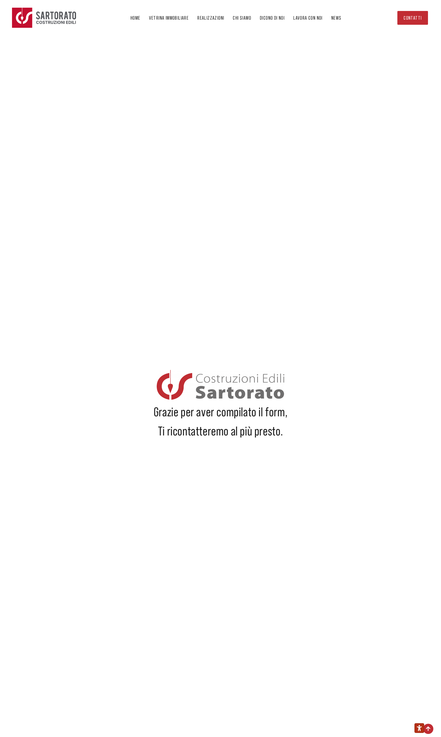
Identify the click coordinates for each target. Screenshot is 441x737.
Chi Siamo (242, 18)
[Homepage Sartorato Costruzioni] (44, 18)
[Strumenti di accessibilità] (419, 728)
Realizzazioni (210, 18)
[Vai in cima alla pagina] (428, 729)
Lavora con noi (308, 18)
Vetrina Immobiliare (169, 18)
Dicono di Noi (272, 18)
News (336, 18)
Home (135, 18)
